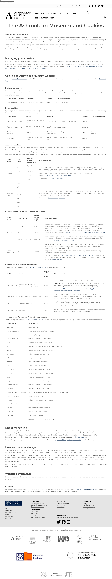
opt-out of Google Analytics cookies (68, 440)
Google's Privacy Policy (55, 178)
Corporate (34, 517)
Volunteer (34, 511)
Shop (84, 503)
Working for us (10, 512)
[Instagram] (69, 523)
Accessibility (61, 507)
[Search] (105, 16)
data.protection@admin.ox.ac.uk (85, 489)
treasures (40, 503)
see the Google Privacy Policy (64, 240)
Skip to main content (6, 3)
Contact (8, 518)
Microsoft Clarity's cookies (56, 198)
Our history (9, 511)
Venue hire (9, 516)
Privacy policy (61, 501)
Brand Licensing (88, 505)
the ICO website (80, 437)
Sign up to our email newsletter (68, 517)
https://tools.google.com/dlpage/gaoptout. (59, 175)
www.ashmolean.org (19, 79)
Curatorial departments (39, 505)
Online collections (37, 507)
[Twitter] (59, 523)
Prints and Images (89, 507)
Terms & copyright (63, 503)
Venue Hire (86, 509)
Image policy (61, 505)
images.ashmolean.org (36, 320)
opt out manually (57, 259)
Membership (35, 513)
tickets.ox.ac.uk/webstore (37, 267)
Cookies (59, 509)
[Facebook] (64, 523)
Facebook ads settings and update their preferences (78, 255)
